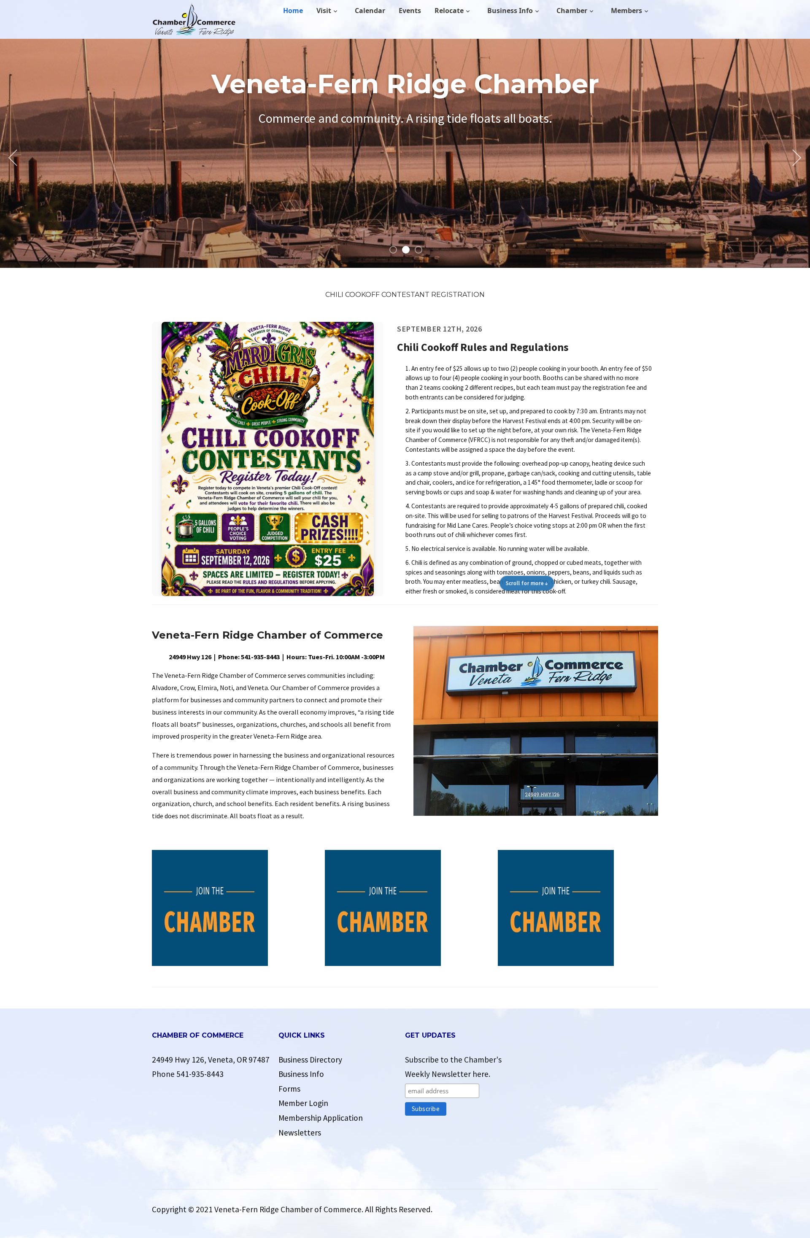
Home (293, 10)
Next (795, 158)
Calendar (370, 10)
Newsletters (299, 1132)
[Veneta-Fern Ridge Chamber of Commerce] (535, 720)
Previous (15, 158)
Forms (289, 1089)
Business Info (510, 10)
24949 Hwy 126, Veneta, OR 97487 (211, 1060)
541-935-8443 (200, 1074)
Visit (323, 10)
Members (626, 10)
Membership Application (320, 1118)
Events (410, 10)
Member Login (303, 1103)
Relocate (449, 10)
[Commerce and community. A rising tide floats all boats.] (194, 19)
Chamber (571, 10)
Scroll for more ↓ (527, 583)
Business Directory (310, 1060)
